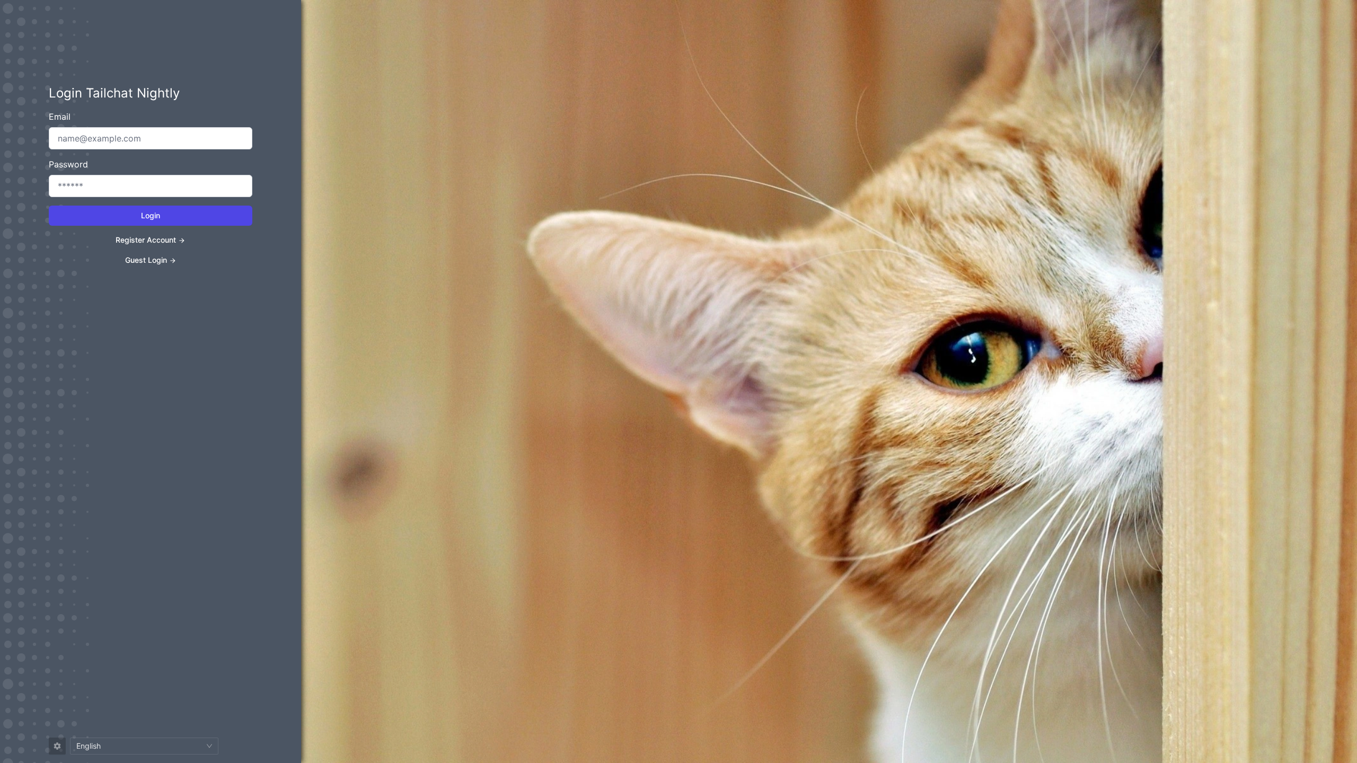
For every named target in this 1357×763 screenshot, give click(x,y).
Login (150, 215)
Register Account (146, 239)
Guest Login (146, 259)
